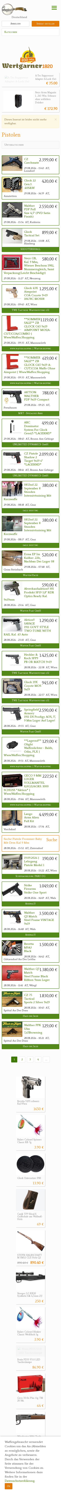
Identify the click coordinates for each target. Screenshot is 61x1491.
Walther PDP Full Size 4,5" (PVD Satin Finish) (37, 211)
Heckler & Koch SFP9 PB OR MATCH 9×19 (38, 658)
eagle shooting (30, 510)
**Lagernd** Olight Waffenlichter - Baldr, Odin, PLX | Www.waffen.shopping (28, 748)
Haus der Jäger (30, 1016)
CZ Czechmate (31, 161)
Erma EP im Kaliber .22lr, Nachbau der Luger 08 (39, 557)
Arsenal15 (30, 903)
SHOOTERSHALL (30, 249)
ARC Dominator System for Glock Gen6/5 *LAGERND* (38, 428)
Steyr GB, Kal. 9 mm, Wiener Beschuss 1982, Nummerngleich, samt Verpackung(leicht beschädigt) (29, 266)
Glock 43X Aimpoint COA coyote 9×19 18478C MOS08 (36, 293)
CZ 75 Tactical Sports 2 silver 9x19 (37, 998)
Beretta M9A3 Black (29, 947)
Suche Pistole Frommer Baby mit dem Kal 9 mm (23, 840)
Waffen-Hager (30, 575)
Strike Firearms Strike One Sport (35, 889)
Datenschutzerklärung (20, 1481)
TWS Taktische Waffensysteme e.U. (30, 310)
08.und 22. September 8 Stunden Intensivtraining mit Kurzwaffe (27, 492)
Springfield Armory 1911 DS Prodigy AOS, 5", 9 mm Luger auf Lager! (40, 715)
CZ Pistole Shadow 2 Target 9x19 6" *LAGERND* (33, 459)
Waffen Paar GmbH (30, 610)
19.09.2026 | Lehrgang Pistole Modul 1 (34, 861)
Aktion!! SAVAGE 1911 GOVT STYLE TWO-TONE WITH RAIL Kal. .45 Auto (27, 627)
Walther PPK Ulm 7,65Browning (33, 1028)
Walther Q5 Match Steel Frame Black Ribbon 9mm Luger (37, 974)
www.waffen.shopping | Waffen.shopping (30, 348)
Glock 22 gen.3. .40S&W (30, 184)
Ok (8, 1486)
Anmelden (16, 23)
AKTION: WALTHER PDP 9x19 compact (36, 396)
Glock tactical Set (31, 233)
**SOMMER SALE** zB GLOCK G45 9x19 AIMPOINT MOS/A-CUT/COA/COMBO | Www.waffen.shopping (27, 328)
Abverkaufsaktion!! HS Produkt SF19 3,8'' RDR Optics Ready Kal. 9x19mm (29, 594)
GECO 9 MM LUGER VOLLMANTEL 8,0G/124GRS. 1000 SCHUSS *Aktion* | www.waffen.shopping (26, 784)
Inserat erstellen (45, 23)
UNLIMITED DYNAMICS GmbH (30, 444)
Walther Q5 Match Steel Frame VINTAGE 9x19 (39, 918)
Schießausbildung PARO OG (30, 876)
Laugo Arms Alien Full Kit (31, 817)
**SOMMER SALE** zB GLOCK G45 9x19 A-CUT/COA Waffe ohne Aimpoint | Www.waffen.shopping (29, 365)
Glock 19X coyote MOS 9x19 (32, 685)
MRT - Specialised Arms (30, 413)
